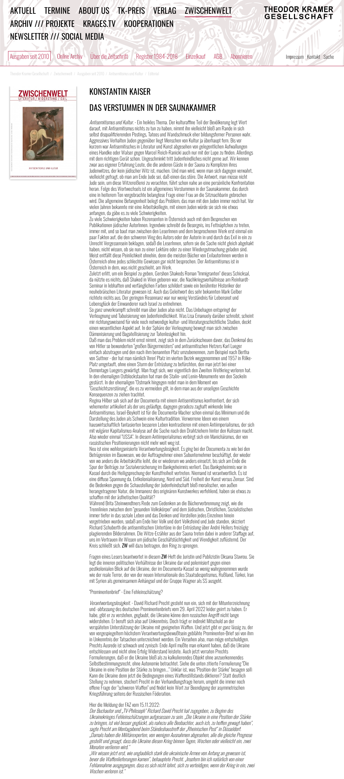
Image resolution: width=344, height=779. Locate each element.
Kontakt (313, 56)
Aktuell (23, 10)
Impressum (295, 56)
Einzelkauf (196, 56)
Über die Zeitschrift (109, 56)
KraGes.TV (99, 23)
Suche (329, 56)
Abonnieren (241, 56)
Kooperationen (149, 23)
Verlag (164, 10)
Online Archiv (69, 56)
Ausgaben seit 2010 (29, 56)
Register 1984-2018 (157, 56)
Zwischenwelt (208, 10)
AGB (218, 56)
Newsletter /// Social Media (57, 36)
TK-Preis (131, 10)
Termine (57, 10)
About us (94, 10)
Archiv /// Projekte (42, 23)
